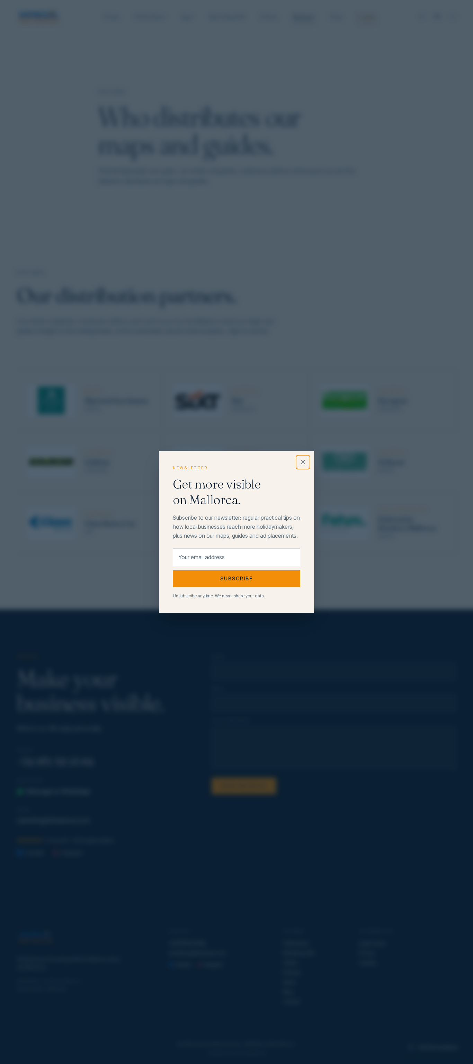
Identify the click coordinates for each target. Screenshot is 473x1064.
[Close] (303, 462)
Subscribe (236, 578)
